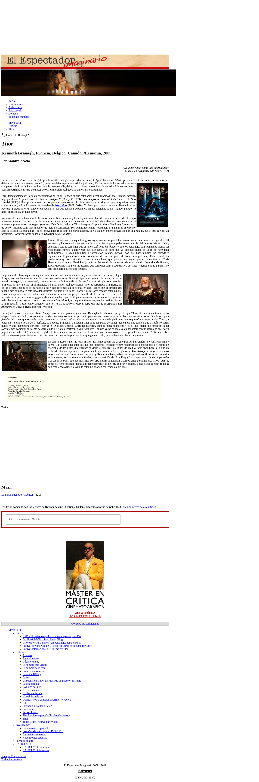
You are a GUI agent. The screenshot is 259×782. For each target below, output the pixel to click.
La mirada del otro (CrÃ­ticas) (17, 494)
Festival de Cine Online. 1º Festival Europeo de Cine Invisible (57, 645)
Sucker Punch (30, 712)
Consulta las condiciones (85, 623)
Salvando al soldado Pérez (37, 705)
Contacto (13, 113)
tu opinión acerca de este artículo (138, 506)
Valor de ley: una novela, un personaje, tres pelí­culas (52, 642)
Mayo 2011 (14, 122)
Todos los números (18, 116)
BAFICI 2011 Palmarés (36, 750)
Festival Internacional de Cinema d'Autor (45, 648)
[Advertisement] (107, 26)
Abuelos (27, 655)
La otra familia (31, 683)
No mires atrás (31, 690)
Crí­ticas (12, 125)
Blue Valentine (31, 658)
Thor (11, 129)
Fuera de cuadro (24, 740)
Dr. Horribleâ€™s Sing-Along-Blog (43, 639)
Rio (25, 702)
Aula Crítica (15, 107)
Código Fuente (31, 661)
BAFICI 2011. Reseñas (36, 747)
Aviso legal (14, 110)
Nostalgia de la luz (33, 696)
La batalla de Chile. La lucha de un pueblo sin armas (52, 680)
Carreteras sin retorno (34, 734)
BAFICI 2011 (23, 743)
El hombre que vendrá (35, 664)
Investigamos (23, 724)
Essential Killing (32, 674)
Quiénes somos (16, 104)
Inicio (11, 100)
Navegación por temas (13, 756)
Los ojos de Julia (32, 686)
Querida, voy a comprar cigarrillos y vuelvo (47, 699)
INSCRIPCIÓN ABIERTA (85, 615)
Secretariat (28, 709)
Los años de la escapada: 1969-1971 (43, 731)
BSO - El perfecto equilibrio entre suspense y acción (52, 636)
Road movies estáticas (35, 737)
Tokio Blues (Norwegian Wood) (40, 721)
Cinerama (21, 633)
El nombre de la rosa (34, 667)
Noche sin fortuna (32, 693)
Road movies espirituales (36, 728)
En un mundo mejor (34, 671)
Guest (26, 677)
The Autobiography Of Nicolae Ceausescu (46, 715)
